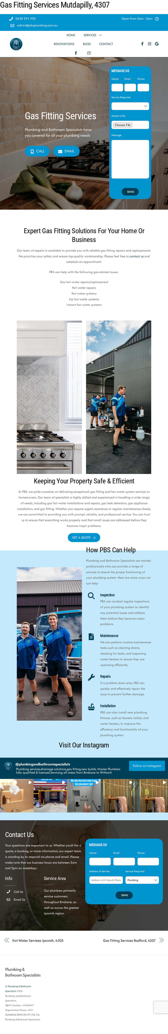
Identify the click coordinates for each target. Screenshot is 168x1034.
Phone (141, 79)
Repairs (105, 676)
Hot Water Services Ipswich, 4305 (38, 940)
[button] (17, 795)
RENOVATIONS (64, 44)
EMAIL (69, 151)
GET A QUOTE (81, 537)
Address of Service (100, 871)
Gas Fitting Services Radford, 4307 (129, 940)
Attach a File (118, 116)
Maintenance (109, 635)
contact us (137, 256)
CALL (40, 151)
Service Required (120, 97)
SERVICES (90, 35)
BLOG (87, 44)
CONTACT (106, 44)
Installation (108, 706)
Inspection (107, 595)
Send (130, 192)
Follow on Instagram (147, 765)
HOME (71, 35)
